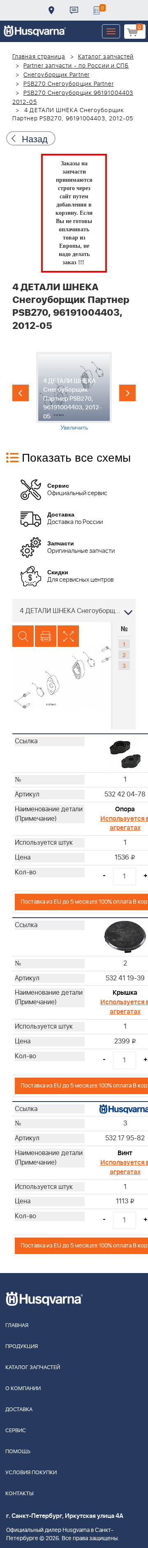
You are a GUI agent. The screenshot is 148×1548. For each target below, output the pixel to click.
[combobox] (74, 610)
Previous (20, 393)
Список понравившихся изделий (96, 10)
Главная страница (38, 57)
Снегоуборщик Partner (56, 75)
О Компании (23, 1389)
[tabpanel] (74, 391)
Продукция (21, 1347)
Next (127, 393)
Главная (16, 1326)
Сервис (15, 1431)
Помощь (17, 1452)
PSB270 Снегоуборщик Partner (68, 84)
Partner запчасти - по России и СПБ (76, 66)
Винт (125, 1153)
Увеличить (74, 427)
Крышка (125, 993)
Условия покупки (31, 1473)
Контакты (74, 10)
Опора (125, 809)
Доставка (51, 10)
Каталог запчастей (106, 57)
